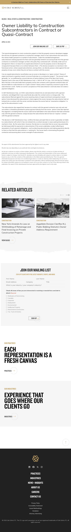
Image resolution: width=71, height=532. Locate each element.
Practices (8, 371)
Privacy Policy (35, 503)
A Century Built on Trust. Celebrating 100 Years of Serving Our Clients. (35, 2)
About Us (35, 487)
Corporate (11, 300)
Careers (35, 492)
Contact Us (35, 496)
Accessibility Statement (35, 506)
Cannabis (10, 298)
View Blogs (6, 240)
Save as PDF (60, 46)
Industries (8, 416)
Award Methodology (35, 508)
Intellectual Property (14, 307)
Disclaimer (35, 511)
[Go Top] (65, 442)
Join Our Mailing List (40, 46)
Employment (11, 303)
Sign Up (34, 318)
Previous (62, 195)
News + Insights (35, 483)
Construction (36, 19)
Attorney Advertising (35, 513)
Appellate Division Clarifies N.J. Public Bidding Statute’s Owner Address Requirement (51, 227)
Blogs (4, 19)
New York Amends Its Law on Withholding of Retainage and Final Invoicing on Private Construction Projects (16, 228)
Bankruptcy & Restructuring (16, 296)
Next (67, 195)
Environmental (12, 305)
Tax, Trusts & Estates (14, 312)
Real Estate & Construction (19, 19)
